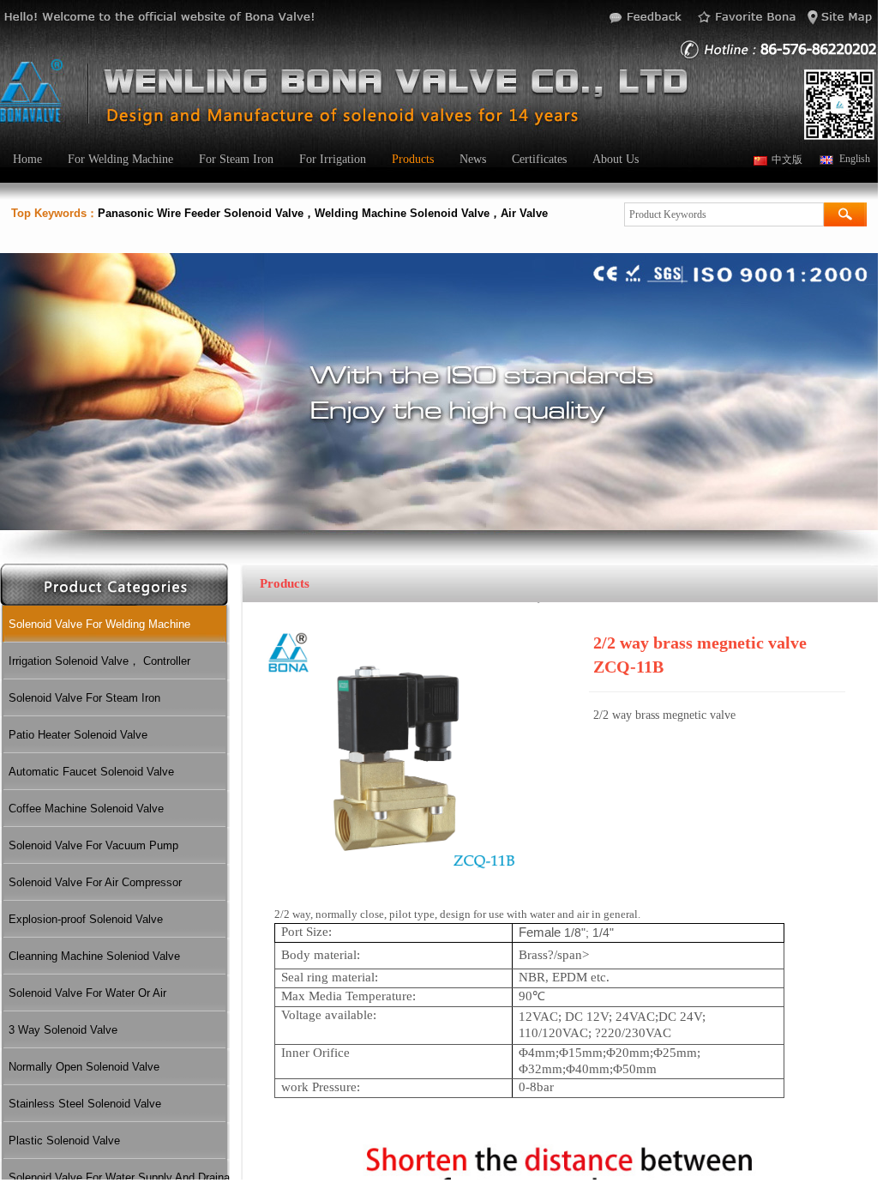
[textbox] (724, 214)
